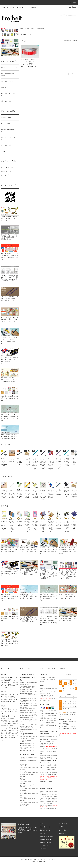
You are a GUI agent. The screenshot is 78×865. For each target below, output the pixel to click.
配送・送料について (45, 830)
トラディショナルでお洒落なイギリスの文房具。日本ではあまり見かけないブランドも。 (9, 360)
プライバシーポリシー (45, 839)
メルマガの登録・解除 (45, 842)
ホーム (21, 28)
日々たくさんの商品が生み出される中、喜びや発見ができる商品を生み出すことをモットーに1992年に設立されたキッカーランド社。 (68, 574)
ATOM (44, 849)
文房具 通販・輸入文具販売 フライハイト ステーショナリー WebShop (39, 860)
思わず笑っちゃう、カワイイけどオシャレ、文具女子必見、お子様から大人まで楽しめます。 (68, 550)
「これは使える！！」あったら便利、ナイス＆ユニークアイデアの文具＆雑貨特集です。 (9, 340)
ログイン (61, 827)
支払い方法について (45, 827)
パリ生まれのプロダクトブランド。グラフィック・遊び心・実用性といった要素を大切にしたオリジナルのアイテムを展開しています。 (48, 574)
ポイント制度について (7, 167)
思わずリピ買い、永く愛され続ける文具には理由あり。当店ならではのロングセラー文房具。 (9, 417)
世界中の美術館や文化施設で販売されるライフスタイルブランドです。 (9, 218)
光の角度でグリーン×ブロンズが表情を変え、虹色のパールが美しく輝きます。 (9, 237)
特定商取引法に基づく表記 (46, 836)
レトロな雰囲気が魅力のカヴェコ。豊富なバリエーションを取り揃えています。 (29, 572)
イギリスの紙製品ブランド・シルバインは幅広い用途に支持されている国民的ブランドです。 (9, 256)
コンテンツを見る (31, 7)
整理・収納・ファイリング (30, 28)
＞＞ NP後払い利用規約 (46, 781)
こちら (64, 735)
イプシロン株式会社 (44, 713)
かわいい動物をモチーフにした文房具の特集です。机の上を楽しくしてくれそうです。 (29, 549)
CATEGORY (12, 7)
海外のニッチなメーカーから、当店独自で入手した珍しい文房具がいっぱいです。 (9, 436)
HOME (3, 7)
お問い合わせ (62, 833)
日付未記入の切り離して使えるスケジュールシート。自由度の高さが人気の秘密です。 (9, 278)
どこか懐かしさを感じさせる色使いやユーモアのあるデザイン (9, 398)
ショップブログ (44, 846)
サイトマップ (5, 175)
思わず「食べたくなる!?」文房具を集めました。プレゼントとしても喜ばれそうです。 (9, 549)
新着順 (75, 40)
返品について (43, 833)
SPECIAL (21, 7)
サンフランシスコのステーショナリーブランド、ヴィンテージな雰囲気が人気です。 (9, 379)
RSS (41, 849)
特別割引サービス (6, 171)
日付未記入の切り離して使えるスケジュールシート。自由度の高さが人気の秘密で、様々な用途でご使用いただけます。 (48, 620)
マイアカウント (63, 824)
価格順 (69, 40)
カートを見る (62, 830)
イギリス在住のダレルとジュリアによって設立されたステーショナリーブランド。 (9, 319)
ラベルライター (40, 28)
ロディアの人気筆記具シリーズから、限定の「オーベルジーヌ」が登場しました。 (9, 298)
